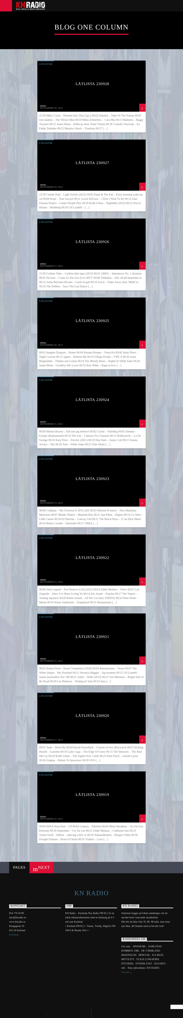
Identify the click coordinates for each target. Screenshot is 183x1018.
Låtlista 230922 (92, 557)
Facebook (14, 934)
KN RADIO (91, 893)
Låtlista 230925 (92, 320)
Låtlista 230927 (92, 162)
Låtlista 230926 (92, 241)
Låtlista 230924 (92, 399)
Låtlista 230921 (92, 636)
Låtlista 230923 (92, 478)
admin (43, 105)
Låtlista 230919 (92, 794)
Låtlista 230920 (92, 715)
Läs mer (125, 972)
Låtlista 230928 (92, 83)
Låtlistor (45, 64)
